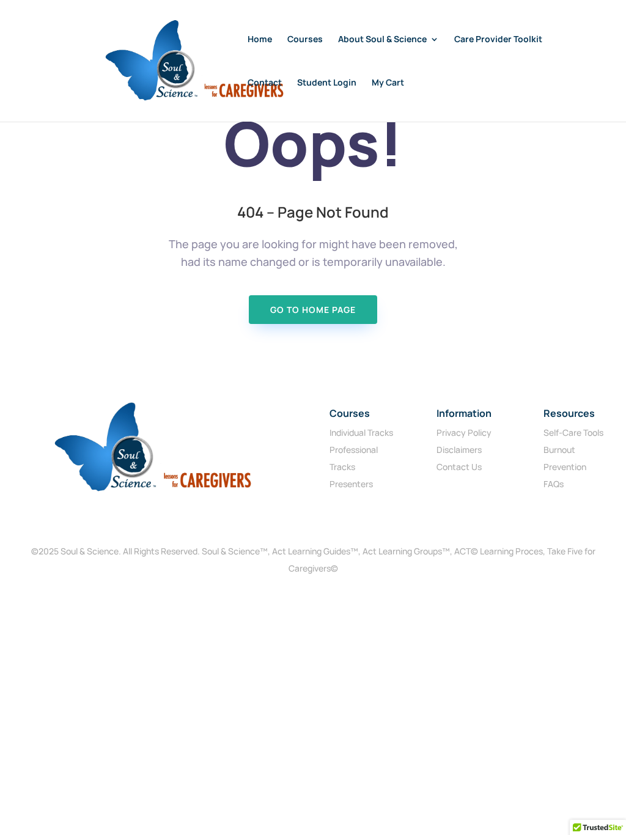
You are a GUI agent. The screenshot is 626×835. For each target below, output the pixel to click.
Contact (265, 83)
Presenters (351, 484)
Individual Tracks (361, 432)
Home (260, 40)
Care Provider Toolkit (498, 40)
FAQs (553, 484)
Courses (305, 40)
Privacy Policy (464, 432)
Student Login (326, 83)
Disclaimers (459, 449)
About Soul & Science (382, 40)
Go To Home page (313, 309)
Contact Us (459, 467)
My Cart (388, 83)
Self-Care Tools (573, 432)
